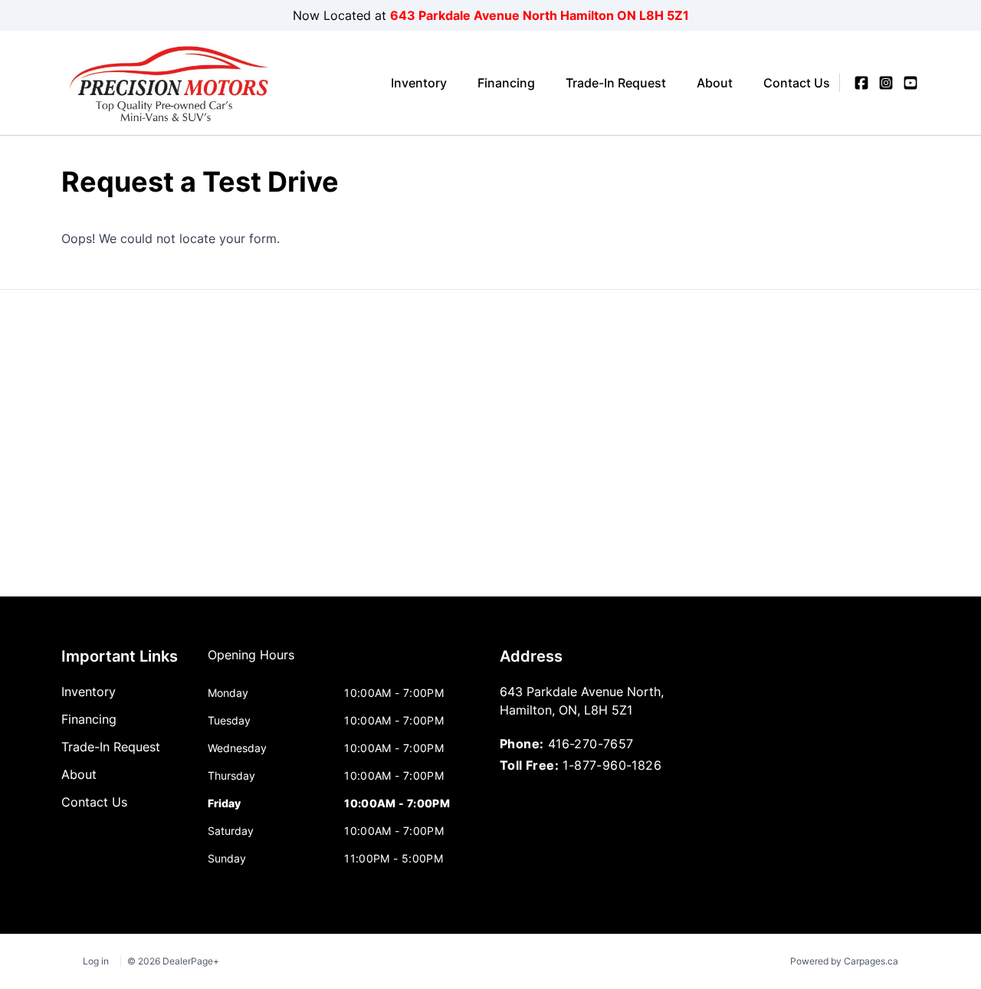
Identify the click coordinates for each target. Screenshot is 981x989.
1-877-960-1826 (612, 765)
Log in (96, 961)
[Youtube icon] (910, 83)
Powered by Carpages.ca (844, 961)
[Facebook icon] (861, 83)
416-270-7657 (591, 743)
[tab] (251, 662)
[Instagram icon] (886, 83)
